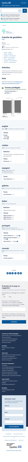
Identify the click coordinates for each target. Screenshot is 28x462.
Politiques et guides (6, 342)
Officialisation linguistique (8, 384)
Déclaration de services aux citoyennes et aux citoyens (14, 436)
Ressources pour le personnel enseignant (11, 375)
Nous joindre (23, 2)
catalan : (8, 54)
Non (10, 297)
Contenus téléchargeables (8, 368)
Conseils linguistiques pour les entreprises (11, 367)
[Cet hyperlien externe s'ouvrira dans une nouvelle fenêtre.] (6, 3)
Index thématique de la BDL (8, 389)
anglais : (7, 52)
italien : (9, 59)
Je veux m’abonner (14, 426)
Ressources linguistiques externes (9, 373)
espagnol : (10, 55)
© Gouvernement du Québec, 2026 (13, 450)
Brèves (3, 349)
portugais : (10, 60)
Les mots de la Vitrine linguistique (9, 338)
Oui (4, 297)
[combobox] (12, 11)
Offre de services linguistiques (9, 340)
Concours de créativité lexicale (9, 358)
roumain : (10, 62)
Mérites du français (6, 359)
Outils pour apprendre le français (9, 372)
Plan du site (21, 440)
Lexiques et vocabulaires (7, 370)
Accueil (4, 25)
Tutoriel (3, 391)
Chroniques (4, 365)
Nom (6, 412)
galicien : (9, 57)
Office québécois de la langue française (11, 5)
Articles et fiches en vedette (8, 347)
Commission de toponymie (8, 356)
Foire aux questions (6, 337)
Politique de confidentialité (10, 440)
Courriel (7, 419)
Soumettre (14, 322)
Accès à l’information (17, 434)
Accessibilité (7, 434)
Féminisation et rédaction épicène (9, 380)
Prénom (7, 406)
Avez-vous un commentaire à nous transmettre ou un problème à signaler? (12, 301)
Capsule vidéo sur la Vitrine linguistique (11, 335)
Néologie (4, 382)
